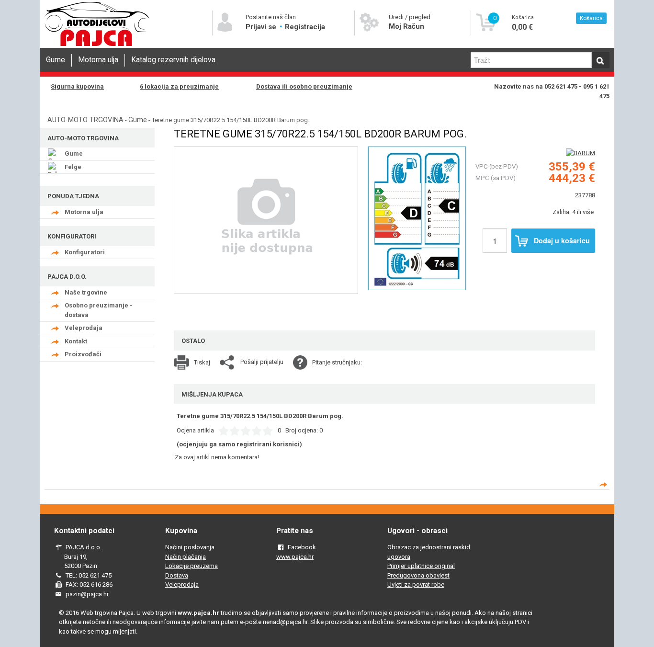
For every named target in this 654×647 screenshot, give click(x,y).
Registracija (305, 27)
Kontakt (76, 341)
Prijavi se (262, 27)
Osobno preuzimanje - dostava (99, 310)
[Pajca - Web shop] (97, 46)
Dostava (176, 575)
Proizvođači (83, 354)
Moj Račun (406, 26)
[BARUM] (580, 153)
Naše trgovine (86, 292)
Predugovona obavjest (418, 575)
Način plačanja (185, 556)
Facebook (302, 547)
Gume (55, 60)
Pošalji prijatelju (261, 361)
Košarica (591, 18)
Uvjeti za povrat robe (415, 584)
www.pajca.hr (295, 556)
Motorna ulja (98, 60)
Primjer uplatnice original (421, 565)
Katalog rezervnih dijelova (173, 60)
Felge (73, 166)
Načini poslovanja (189, 547)
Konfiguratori (85, 252)
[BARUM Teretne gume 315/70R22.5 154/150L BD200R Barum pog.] (417, 217)
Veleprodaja (83, 327)
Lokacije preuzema (191, 565)
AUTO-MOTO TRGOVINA (85, 120)
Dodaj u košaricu (562, 240)
